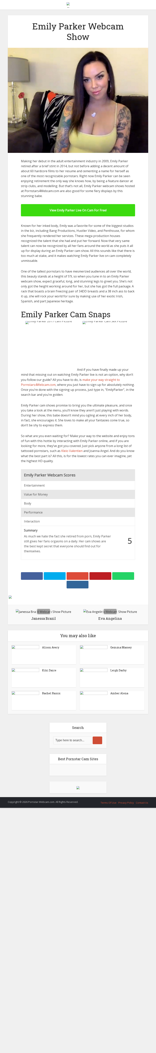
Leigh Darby (118, 910)
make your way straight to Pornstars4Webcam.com (60, 625)
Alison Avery (50, 887)
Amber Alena (119, 933)
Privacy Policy (126, 1042)
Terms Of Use (108, 1042)
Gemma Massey (121, 887)
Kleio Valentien (72, 691)
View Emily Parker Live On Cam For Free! (78, 210)
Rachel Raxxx (51, 933)
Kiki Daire (49, 910)
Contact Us (142, 1042)
